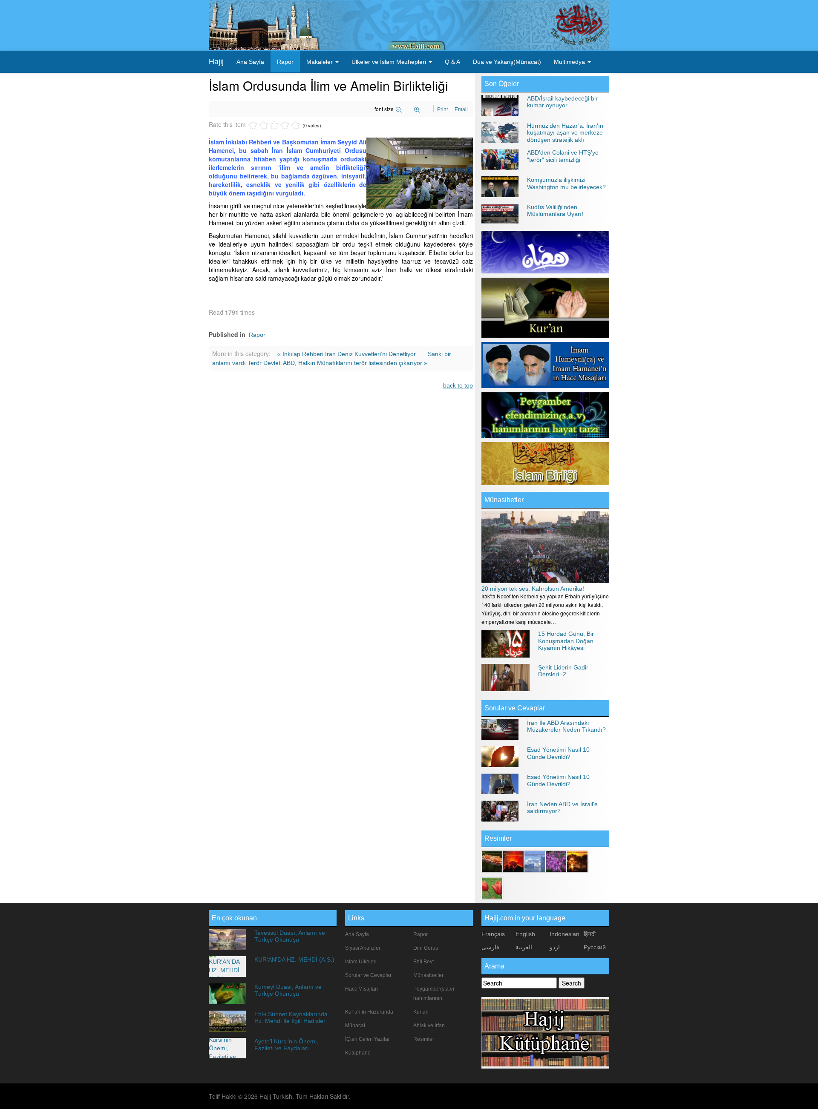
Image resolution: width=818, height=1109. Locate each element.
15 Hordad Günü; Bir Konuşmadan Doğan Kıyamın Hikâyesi (566, 640)
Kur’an (421, 1012)
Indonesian (564, 934)
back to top (458, 385)
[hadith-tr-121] (577, 860)
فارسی (490, 947)
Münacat (355, 1026)
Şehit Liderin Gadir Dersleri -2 (563, 671)
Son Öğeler (501, 83)
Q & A (452, 61)
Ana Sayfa (250, 61)
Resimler (423, 1039)
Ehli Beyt (423, 962)
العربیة (524, 947)
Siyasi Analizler (362, 948)
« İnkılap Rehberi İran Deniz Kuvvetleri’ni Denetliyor (347, 354)
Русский (595, 947)
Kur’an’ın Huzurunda (369, 1012)
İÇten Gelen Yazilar (367, 1039)
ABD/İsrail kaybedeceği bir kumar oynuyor (562, 102)
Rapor (285, 61)
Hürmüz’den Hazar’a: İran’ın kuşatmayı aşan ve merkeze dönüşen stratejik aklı (565, 132)
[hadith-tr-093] (534, 860)
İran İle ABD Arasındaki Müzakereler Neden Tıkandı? (566, 726)
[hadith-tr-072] (492, 860)
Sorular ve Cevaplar (514, 708)
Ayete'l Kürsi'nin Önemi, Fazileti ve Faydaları (286, 1045)
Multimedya (570, 61)
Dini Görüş (425, 948)
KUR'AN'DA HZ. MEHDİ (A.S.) (294, 959)
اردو (555, 947)
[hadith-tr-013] (513, 860)
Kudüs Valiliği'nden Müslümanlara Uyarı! (555, 210)
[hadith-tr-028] (556, 860)
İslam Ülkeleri (361, 962)
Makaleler (320, 61)
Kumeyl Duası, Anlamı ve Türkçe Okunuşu (288, 990)
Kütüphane (358, 1053)
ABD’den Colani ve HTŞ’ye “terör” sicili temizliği (563, 156)
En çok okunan (234, 918)
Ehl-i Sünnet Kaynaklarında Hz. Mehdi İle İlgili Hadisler (291, 1017)
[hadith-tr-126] (492, 887)
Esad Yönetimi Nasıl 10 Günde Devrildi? (558, 753)
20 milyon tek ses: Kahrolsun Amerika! (532, 588)
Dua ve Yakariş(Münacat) (507, 61)
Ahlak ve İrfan (429, 1026)
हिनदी (590, 934)
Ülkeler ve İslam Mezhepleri (389, 61)
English (525, 934)
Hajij (216, 61)
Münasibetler (504, 499)
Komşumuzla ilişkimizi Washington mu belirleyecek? (566, 183)
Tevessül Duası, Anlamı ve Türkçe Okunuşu (289, 936)
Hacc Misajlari (361, 989)
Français (493, 934)
